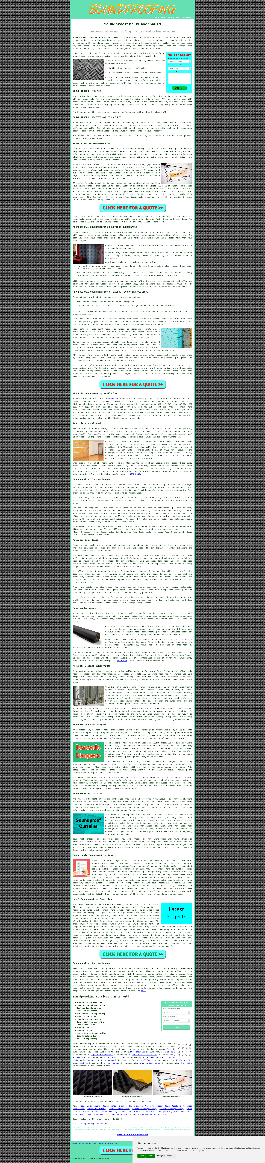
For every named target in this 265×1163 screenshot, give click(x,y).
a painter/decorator (102, 1055)
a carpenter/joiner (150, 1063)
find (82, 969)
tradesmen (140, 1046)
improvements (79, 1046)
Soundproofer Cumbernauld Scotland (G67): (96, 37)
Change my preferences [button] (165, 1156)
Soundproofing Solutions (170, 1112)
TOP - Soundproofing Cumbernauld (90, 1124)
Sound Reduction (118, 1114)
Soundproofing (80, 399)
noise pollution (81, 988)
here (143, 991)
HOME (157, 18)
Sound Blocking (173, 1106)
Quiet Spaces (136, 1106)
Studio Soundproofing (144, 1109)
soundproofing (100, 43)
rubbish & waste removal (102, 1060)
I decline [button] (151, 1156)
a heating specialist (159, 1058)
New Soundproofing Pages (87, 1143)
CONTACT (177, 18)
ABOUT (170, 18)
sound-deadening (91, 564)
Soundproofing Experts (115, 1106)
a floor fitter (116, 1058)
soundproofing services (169, 894)
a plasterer (79, 1058)
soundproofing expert (104, 863)
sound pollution (141, 53)
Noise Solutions (96, 1109)
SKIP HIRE (170, 1052)
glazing (124, 687)
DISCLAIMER (187, 18)
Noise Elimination (119, 1109)
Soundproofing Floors (112, 1143)
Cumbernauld (114, 399)
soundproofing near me (122, 907)
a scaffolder (144, 1060)
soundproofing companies (156, 980)
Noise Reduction (153, 1106)
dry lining (186, 1063)
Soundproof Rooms (139, 1114)
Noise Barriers (91, 1112)
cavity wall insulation (144, 1055)
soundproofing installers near (90, 930)
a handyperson (111, 1063)
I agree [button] (141, 1156)
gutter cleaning (136, 1052)
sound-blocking (133, 593)
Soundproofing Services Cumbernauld (101, 996)
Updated (100, 1143)
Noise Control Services (142, 1112)
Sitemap (74, 1143)
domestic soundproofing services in (156, 863)
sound (157, 61)
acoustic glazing (143, 671)
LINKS (163, 18)
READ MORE (135, 474)
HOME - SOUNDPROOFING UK (132, 1134)
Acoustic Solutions (90, 1106)
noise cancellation (123, 869)
